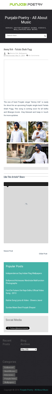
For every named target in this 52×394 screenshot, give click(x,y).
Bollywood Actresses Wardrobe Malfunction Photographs (25, 281)
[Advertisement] (27, 79)
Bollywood (8, 367)
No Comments (34, 55)
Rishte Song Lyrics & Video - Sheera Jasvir (24, 300)
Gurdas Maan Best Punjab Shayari (20, 307)
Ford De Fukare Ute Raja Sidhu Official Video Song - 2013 (25, 291)
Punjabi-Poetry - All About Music (26, 20)
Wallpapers (23, 53)
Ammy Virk (14, 53)
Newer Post (8, 251)
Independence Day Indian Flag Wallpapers (24, 273)
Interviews (8, 375)
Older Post (43, 254)
